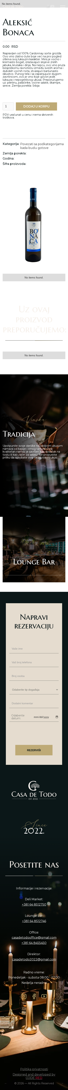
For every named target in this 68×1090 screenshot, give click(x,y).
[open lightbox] (34, 224)
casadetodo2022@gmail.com (34, 959)
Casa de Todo (13, 6)
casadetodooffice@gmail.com (34, 937)
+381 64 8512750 (34, 904)
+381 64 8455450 (34, 943)
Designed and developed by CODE (34, 1076)
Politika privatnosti (34, 1069)
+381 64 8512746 (34, 921)
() (51, 6)
